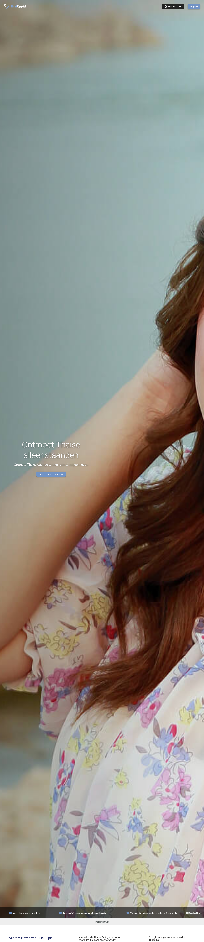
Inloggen (194, 6)
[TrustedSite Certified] (193, 912)
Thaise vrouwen (102, 922)
